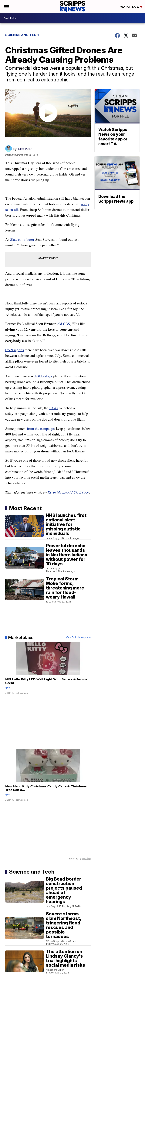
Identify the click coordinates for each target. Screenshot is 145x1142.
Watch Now (130, 6)
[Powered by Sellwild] (85, 859)
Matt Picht (25, 149)
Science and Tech (22, 35)
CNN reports (14, 349)
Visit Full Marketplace (78, 637)
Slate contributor (22, 239)
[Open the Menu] (6, 6)
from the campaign (40, 428)
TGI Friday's (43, 376)
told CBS (63, 323)
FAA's (53, 407)
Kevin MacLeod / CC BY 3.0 (68, 492)
